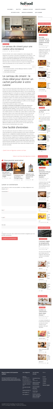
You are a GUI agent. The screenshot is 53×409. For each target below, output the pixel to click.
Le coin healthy (42, 167)
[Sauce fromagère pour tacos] (42, 135)
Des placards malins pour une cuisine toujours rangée (6, 174)
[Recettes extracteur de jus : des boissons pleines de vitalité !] (44, 159)
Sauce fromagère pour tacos (36, 387)
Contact (44, 383)
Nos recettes (41, 107)
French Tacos (48, 146)
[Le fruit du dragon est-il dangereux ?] (42, 214)
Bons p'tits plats (26, 380)
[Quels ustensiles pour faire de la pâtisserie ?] (42, 354)
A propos (44, 378)
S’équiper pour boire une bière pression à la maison (30, 176)
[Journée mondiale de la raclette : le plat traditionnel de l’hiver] (44, 26)
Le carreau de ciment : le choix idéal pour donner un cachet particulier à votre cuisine (18, 69)
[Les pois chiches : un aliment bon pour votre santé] (42, 192)
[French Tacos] (42, 144)
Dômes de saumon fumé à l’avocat (48, 128)
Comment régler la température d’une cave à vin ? (44, 243)
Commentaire (5, 191)
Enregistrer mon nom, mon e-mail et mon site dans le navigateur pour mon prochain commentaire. (18, 234)
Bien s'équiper (6, 44)
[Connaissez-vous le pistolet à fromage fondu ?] (19, 163)
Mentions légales (46, 385)
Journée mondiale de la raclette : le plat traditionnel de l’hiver (44, 40)
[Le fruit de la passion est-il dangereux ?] (42, 203)
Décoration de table (26, 387)
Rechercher (40, 16)
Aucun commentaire (16, 51)
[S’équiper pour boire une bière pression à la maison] (31, 163)
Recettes (18, 9)
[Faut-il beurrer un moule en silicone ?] (42, 261)
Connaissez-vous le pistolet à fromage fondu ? (18, 177)
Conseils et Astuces (28, 9)
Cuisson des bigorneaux (48, 286)
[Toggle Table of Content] (32, 67)
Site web (3, 224)
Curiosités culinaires (40, 9)
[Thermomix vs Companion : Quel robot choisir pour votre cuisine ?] (42, 342)
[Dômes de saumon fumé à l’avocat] (42, 125)
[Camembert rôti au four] (44, 99)
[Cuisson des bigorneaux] (42, 283)
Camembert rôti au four (44, 111)
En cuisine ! (10, 9)
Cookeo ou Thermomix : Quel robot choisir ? (43, 312)
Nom (3, 210)
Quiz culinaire (38, 12)
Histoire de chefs (15, 12)
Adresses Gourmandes (27, 12)
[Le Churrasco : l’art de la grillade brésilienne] (42, 60)
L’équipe (44, 381)
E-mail (3, 217)
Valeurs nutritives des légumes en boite (25, 156)
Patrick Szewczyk (42, 47)
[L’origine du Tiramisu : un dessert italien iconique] (42, 71)
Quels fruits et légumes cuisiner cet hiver (14, 150)
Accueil (44, 376)
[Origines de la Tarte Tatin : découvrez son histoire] (42, 82)
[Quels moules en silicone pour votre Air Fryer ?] (42, 331)
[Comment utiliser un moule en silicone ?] (42, 272)
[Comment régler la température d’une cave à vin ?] (44, 230)
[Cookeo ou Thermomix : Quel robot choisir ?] (44, 299)
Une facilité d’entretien (9, 72)
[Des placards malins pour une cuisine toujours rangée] (7, 163)
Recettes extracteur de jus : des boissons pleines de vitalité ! (44, 173)
